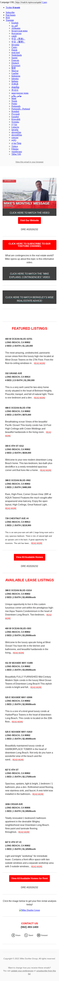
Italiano (14, 81)
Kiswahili (15, 119)
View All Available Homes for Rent (29, 878)
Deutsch (15, 63)
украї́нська (16, 151)
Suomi (14, 57)
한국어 (14, 90)
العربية (14, 25)
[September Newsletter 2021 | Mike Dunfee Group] (29, 207)
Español (15, 116)
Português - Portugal (20, 109)
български (16, 33)
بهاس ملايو (16, 96)
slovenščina (16, 135)
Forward (44, 935)
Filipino (14, 149)
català (14, 36)
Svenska (15, 122)
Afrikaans (15, 28)
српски (14, 137)
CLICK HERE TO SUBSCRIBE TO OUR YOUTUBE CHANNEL (30, 245)
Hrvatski (15, 44)
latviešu (14, 129)
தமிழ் (13, 140)
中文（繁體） (18, 42)
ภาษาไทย (16, 143)
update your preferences (22, 971)
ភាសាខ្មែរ (15, 87)
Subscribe (10, 12)
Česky (14, 47)
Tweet (30, 935)
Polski (14, 103)
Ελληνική (15, 65)
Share (18, 935)
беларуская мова (19, 31)
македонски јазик (19, 93)
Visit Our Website (29, 220)
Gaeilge (14, 73)
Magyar (14, 70)
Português (15, 106)
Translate (10, 20)
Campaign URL (7, 2)
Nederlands (16, 55)
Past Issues (10, 15)
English (14, 23)
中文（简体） (18, 38)
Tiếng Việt (16, 154)
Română (15, 111)
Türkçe (14, 146)
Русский (15, 114)
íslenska (15, 78)
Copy (44, 2)
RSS (8, 17)
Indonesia (15, 76)
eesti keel (15, 52)
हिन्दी (13, 68)
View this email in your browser (29, 162)
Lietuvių (15, 127)
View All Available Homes (29, 557)
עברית (14, 124)
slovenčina (16, 132)
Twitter (13, 7)
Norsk (14, 101)
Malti (13, 98)
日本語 (14, 84)
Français (15, 60)
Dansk (14, 50)
